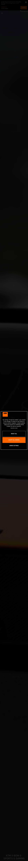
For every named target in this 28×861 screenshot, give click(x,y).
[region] (14, 430)
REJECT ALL (14, 434)
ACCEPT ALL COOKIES (14, 440)
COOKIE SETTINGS (14, 446)
